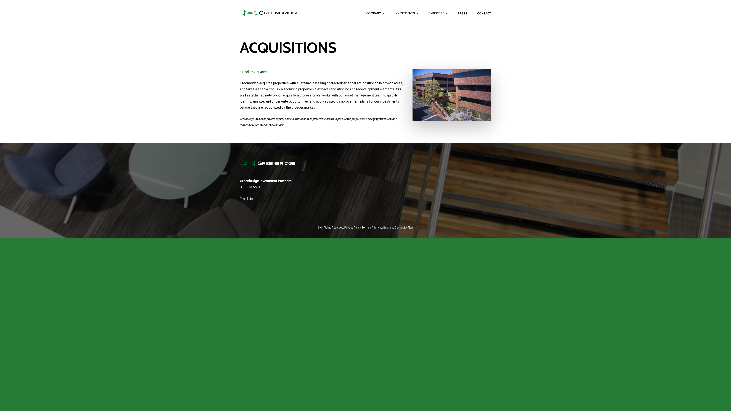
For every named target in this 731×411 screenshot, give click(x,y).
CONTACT (484, 13)
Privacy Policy (352, 227)
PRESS (462, 13)
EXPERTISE (436, 13)
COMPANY (373, 13)
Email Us (246, 199)
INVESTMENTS (405, 13)
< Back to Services (254, 72)
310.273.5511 (250, 187)
